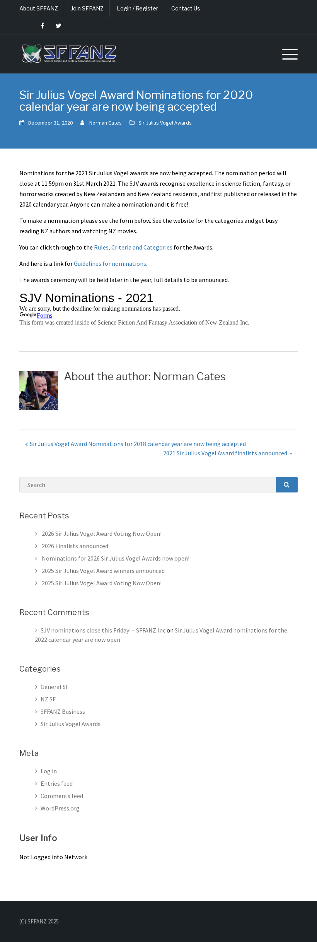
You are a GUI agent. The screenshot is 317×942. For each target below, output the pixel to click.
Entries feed (57, 783)
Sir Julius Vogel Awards (165, 122)
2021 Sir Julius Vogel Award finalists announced (225, 453)
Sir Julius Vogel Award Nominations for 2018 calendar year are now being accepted (138, 444)
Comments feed (62, 796)
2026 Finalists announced (75, 546)
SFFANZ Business (63, 711)
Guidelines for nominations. (110, 263)
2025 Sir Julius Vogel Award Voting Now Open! (102, 583)
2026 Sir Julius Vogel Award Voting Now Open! (102, 533)
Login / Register (137, 8)
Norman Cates (105, 122)
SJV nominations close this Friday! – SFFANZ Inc (103, 630)
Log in (49, 771)
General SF (55, 687)
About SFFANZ (38, 8)
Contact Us (185, 8)
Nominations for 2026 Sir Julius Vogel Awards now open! (115, 558)
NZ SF (48, 699)
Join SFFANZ (87, 8)
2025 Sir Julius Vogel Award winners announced (103, 570)
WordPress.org (60, 808)
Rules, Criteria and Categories (133, 247)
